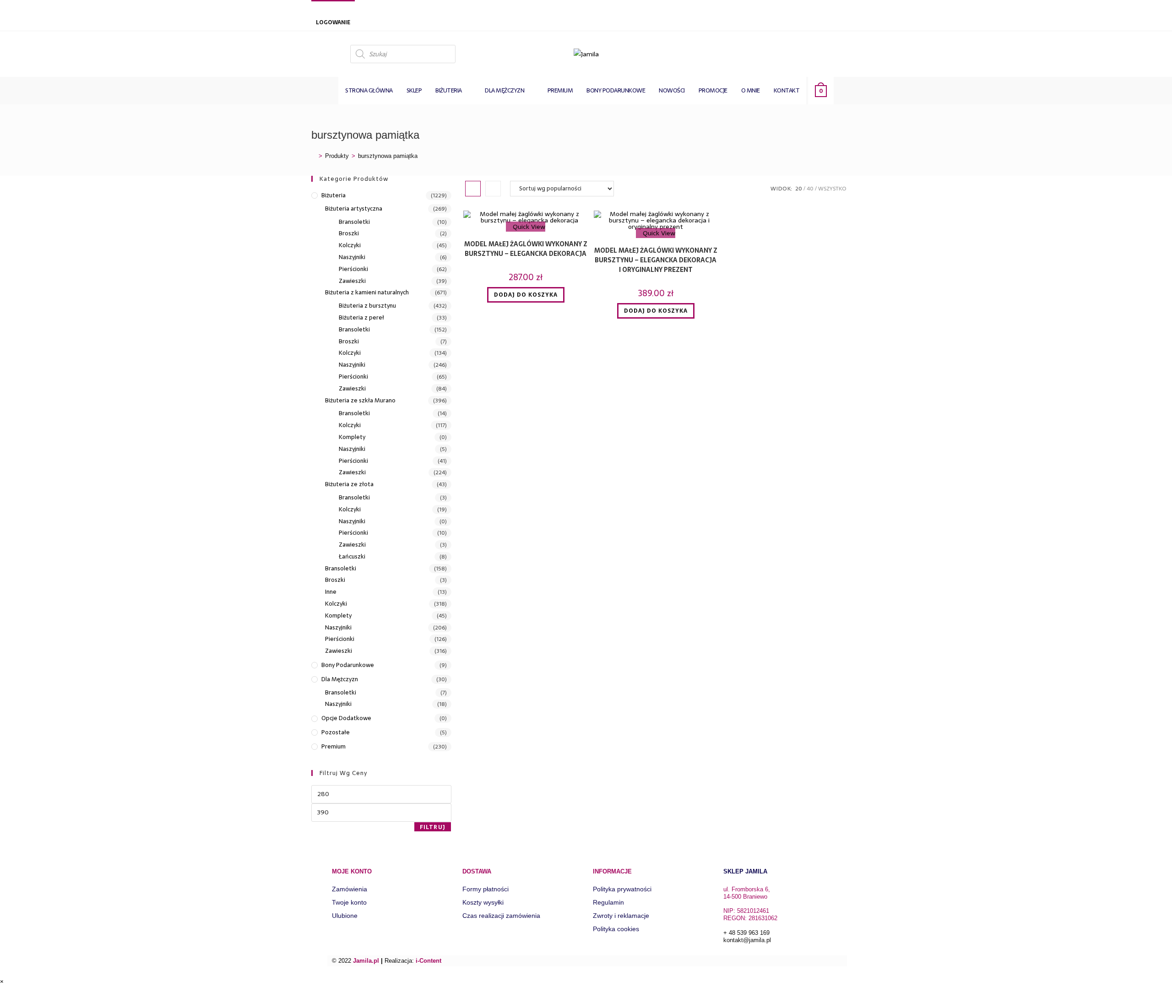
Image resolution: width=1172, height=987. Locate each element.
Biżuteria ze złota (349, 484)
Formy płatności (485, 889)
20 (798, 188)
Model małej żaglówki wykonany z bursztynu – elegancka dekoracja (525, 249)
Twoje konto (349, 902)
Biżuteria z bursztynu (367, 305)
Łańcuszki (352, 556)
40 (810, 188)
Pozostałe (335, 732)
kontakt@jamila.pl (747, 940)
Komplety (352, 437)
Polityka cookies (616, 929)
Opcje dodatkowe (346, 718)
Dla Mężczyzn (339, 679)
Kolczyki (350, 245)
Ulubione (345, 915)
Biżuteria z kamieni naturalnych (367, 292)
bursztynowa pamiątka (388, 155)
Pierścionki (353, 269)
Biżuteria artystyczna (353, 208)
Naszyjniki (352, 257)
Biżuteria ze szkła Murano (360, 400)
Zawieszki (352, 281)
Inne (330, 592)
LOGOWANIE (333, 22)
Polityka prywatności (622, 889)
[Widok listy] (493, 188)
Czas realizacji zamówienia (501, 915)
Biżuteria (333, 195)
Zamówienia (349, 889)
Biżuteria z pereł (361, 317)
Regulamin (608, 902)
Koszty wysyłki (483, 902)
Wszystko (832, 188)
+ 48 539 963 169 (746, 932)
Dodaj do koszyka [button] (526, 294)
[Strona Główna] (313, 155)
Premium (333, 746)
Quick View (528, 227)
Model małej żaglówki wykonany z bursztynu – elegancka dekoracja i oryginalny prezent (655, 260)
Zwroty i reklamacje (621, 915)
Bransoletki (354, 222)
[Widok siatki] (473, 188)
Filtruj (432, 827)
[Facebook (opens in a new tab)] (853, 53)
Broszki (349, 233)
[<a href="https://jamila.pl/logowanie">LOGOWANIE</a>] (320, 10)
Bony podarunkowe (347, 665)
